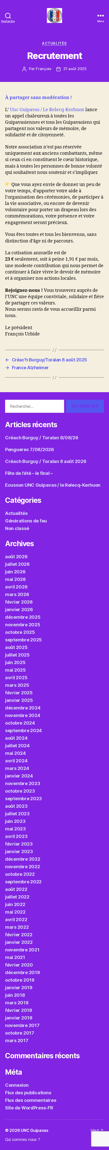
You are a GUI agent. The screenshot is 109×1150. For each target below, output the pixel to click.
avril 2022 (16, 919)
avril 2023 (16, 836)
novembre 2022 (22, 866)
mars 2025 (17, 685)
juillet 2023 (17, 813)
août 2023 (16, 806)
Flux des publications (28, 1092)
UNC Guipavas (34, 1130)
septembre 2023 (23, 798)
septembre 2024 (23, 730)
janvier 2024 (19, 776)
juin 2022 (15, 904)
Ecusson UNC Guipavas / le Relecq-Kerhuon (52, 485)
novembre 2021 (22, 949)
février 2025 (19, 692)
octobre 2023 (20, 791)
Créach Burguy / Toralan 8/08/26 (41, 437)
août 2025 (16, 647)
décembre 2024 (23, 707)
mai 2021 (15, 957)
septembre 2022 (23, 881)
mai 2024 (15, 753)
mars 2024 (17, 768)
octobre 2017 (19, 1033)
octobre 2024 (20, 723)
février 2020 (19, 965)
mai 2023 (15, 828)
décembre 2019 (22, 972)
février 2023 (19, 844)
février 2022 (18, 934)
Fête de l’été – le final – (29, 473)
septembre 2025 (23, 639)
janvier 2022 (19, 942)
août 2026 (16, 556)
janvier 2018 (18, 1017)
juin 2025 (15, 662)
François (43, 68)
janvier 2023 (19, 851)
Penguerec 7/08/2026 (29, 449)
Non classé (17, 528)
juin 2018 (15, 995)
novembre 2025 (22, 624)
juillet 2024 (17, 745)
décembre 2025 (23, 617)
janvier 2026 (19, 609)
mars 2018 (17, 1002)
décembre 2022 (22, 859)
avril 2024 (16, 760)
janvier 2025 (19, 700)
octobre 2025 (20, 632)
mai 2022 (15, 912)
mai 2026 (15, 579)
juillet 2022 (17, 896)
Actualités (54, 43)
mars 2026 (17, 594)
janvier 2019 (18, 987)
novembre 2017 (22, 1025)
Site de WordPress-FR (29, 1107)
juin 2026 (15, 571)
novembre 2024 (22, 715)
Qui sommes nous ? (22, 1139)
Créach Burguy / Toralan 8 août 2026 (45, 461)
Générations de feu (26, 520)
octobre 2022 (20, 874)
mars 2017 (16, 1040)
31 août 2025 (75, 68)
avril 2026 (16, 586)
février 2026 (19, 602)
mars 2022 (17, 927)
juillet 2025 (17, 655)
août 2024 (16, 738)
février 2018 (18, 1010)
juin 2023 (15, 821)
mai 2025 (15, 670)
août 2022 (16, 889)
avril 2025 (16, 677)
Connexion (17, 1085)
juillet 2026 (17, 564)
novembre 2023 (22, 783)
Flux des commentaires (30, 1100)
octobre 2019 (19, 980)
